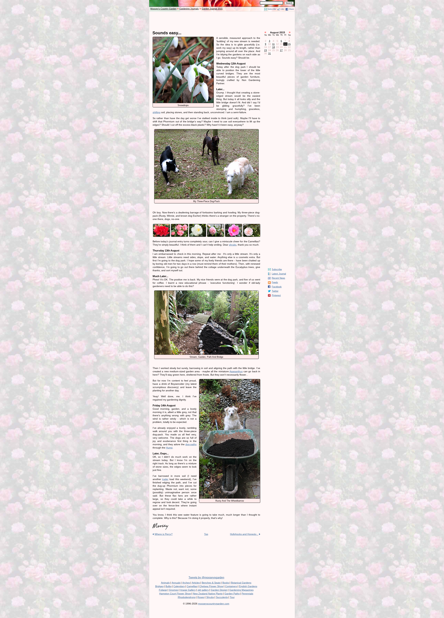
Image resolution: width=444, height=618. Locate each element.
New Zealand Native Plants (208, 593)
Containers (231, 586)
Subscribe (272, 9)
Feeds (275, 282)
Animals (165, 582)
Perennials (247, 593)
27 (281, 50)
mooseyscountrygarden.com (213, 603)
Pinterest (276, 295)
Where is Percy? (164, 534)
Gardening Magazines (241, 590)
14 (285, 44)
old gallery (203, 590)
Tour (232, 597)
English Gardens (248, 586)
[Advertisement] (222, 21)
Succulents (222, 597)
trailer (165, 479)
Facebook (277, 286)
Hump (169, 447)
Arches (186, 582)
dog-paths (191, 444)
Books (225, 582)
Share (291, 9)
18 (273, 47)
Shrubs (210, 597)
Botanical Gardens (241, 582)
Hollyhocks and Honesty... (244, 534)
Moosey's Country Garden (163, 8)
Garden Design (219, 590)
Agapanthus (236, 371)
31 (269, 53)
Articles (196, 582)
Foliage (163, 590)
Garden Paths (232, 593)
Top (206, 534)
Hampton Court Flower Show (175, 593)
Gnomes (173, 590)
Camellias (192, 586)
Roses (200, 597)
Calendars (179, 586)
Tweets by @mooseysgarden (206, 577)
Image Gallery (188, 590)
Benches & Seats (211, 582)
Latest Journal (279, 273)
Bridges (159, 586)
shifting (156, 112)
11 (273, 44)
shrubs (232, 244)
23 (265, 50)
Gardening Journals (189, 8)
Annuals (176, 582)
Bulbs (168, 586)
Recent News (278, 278)
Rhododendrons (186, 597)
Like (282, 9)
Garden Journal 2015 (212, 8)
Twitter (275, 291)
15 (289, 44)
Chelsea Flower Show (211, 586)
